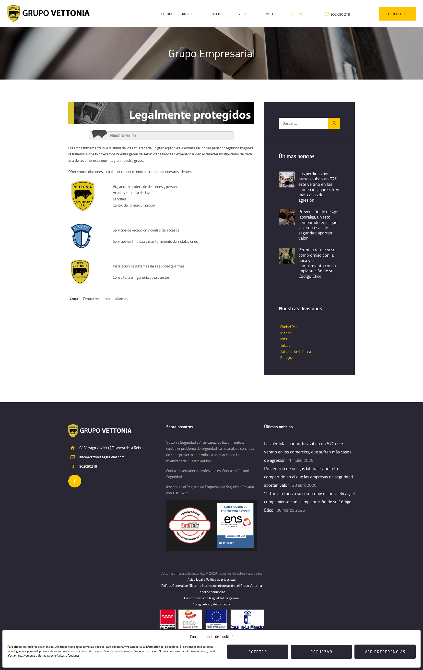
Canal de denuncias (211, 591)
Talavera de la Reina (295, 351)
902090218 (88, 466)
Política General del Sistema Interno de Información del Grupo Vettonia (211, 585)
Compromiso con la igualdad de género (211, 598)
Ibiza (284, 339)
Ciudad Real (289, 326)
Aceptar (257, 651)
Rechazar (321, 651)
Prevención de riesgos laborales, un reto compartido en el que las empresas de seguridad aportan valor (318, 225)
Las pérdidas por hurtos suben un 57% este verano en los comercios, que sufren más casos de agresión (318, 187)
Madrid (285, 332)
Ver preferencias (385, 651)
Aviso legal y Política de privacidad (211, 579)
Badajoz (286, 357)
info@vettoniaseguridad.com (102, 457)
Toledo (285, 345)
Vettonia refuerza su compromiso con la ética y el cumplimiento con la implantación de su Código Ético (317, 263)
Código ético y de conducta (211, 604)
